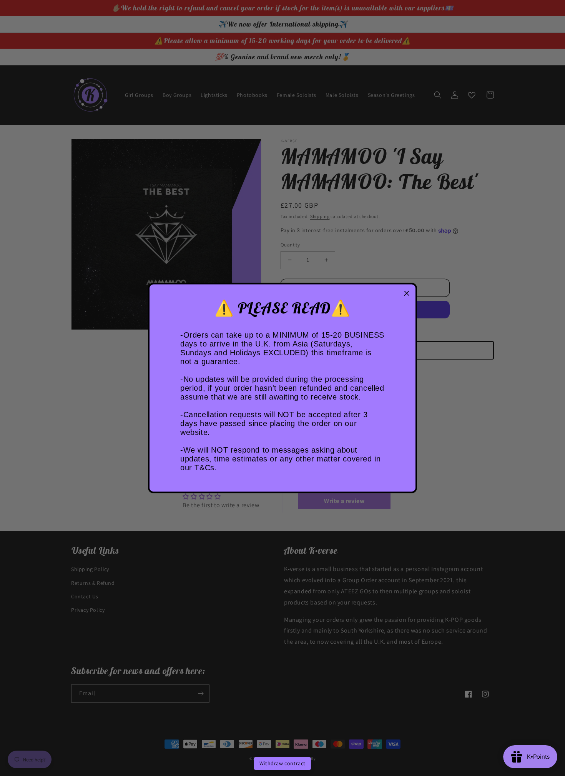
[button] (407, 293)
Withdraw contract (282, 763)
